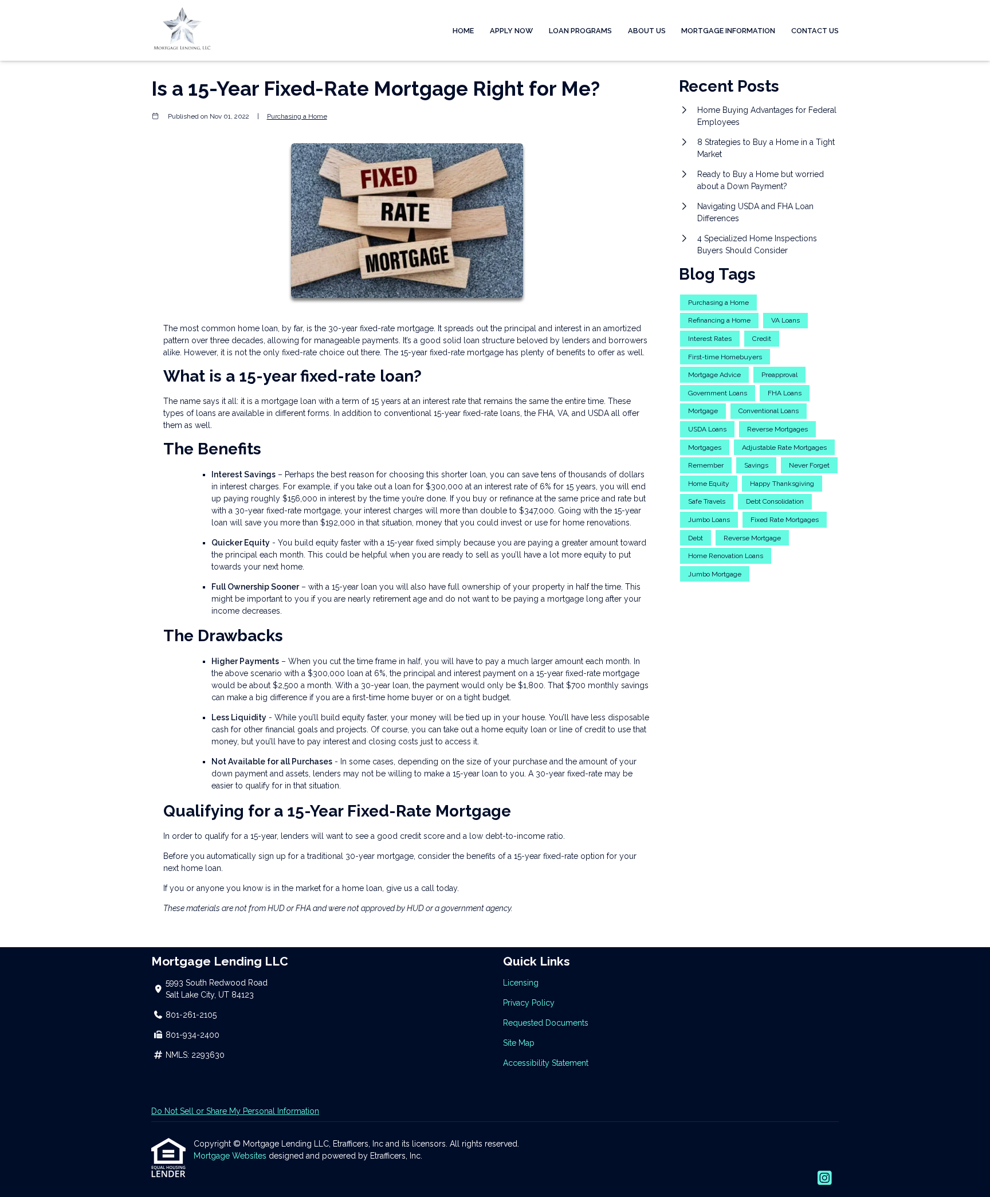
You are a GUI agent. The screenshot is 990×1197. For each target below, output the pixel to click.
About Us (647, 30)
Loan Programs (580, 30)
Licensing (521, 982)
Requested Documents (545, 1022)
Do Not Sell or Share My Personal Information (235, 1111)
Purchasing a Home (297, 116)
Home (463, 30)
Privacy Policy (529, 1002)
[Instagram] (825, 1178)
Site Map (519, 1042)
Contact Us (815, 30)
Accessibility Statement (545, 1063)
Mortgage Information (728, 30)
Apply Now (511, 30)
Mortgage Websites (231, 1155)
